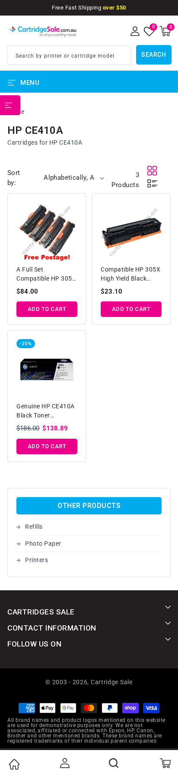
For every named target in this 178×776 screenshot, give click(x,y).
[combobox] (69, 55)
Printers (36, 559)
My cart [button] (165, 763)
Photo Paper (43, 543)
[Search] (114, 763)
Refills (34, 526)
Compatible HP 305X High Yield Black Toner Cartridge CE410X (130, 275)
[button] (165, 31)
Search (153, 54)
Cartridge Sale (112, 682)
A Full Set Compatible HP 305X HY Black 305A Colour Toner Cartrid (46, 275)
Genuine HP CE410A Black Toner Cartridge (45, 411)
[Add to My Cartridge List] (71, 210)
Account (64, 763)
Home (13, 764)
